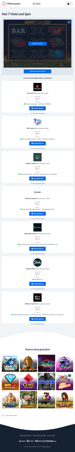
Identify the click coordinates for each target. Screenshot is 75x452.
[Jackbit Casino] (37, 157)
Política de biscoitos (25, 435)
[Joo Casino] (37, 87)
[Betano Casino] (37, 192)
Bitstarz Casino (30, 304)
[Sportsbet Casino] (37, 227)
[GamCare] (30, 441)
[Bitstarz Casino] (37, 297)
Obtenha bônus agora (37, 71)
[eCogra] (22, 441)
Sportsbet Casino (30, 234)
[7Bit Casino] (37, 122)
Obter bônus (38, 108)
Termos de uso (51, 435)
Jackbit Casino (30, 163)
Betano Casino (30, 198)
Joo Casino (30, 93)
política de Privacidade (39, 435)
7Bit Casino (30, 128)
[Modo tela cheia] (69, 22)
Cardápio (37, 4)
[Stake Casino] (37, 262)
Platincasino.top (46, 446)
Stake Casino (30, 269)
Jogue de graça (37, 43)
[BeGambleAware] (45, 441)
